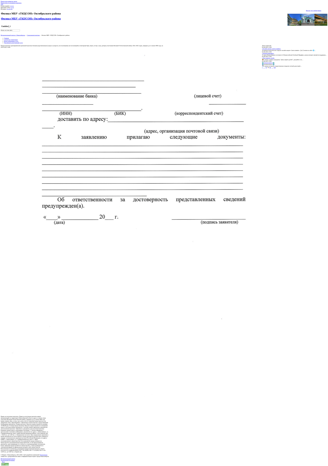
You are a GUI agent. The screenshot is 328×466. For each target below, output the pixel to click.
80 (270, 67)
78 (266, 67)
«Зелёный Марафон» (268, 53)
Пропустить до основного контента (11, 3)
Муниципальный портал (8, 459)
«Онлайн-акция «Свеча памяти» (271, 48)
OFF (2, 4)
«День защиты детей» (268, 58)
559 (275, 67)
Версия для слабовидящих (313, 10)
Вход (3, 462)
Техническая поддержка (8, 460)
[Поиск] (1, 32)
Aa (8, 9)
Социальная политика (33, 35)
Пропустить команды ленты (9, 1)
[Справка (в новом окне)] (1, 33)
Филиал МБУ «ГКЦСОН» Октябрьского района (31, 17)
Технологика (43, 455)
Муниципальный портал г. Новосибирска (13, 35)
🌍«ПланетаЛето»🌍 (268, 63)
